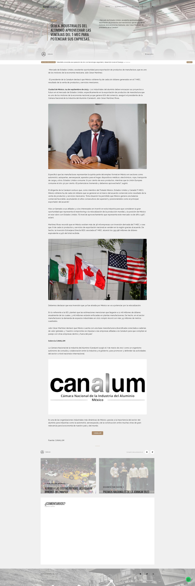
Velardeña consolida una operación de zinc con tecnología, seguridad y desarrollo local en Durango (93, 62)
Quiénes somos (121, 6)
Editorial (50, 54)
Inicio (107, 6)
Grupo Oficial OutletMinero (54, 580)
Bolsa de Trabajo (139, 6)
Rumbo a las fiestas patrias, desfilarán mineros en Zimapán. (68, 490)
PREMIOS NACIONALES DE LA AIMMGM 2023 (126, 492)
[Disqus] (97, 534)
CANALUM (97, 433)
